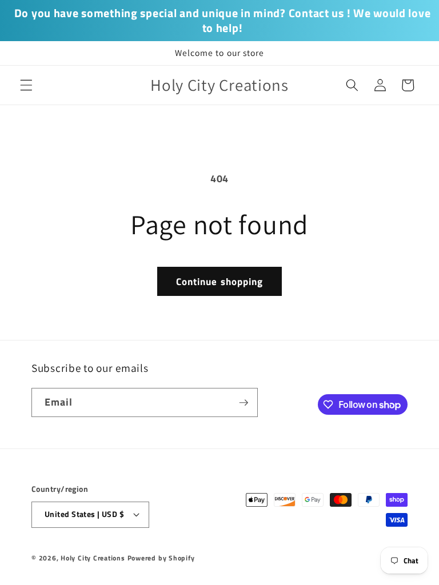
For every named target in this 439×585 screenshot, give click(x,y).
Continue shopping (220, 281)
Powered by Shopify (161, 557)
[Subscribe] (243, 403)
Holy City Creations (93, 557)
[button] (26, 85)
